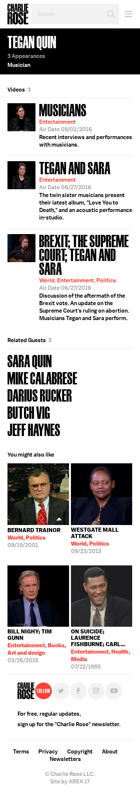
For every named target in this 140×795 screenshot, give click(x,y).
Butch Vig (28, 412)
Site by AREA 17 (70, 781)
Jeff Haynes (33, 429)
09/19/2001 (33, 538)
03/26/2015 (36, 646)
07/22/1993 (100, 647)
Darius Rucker (39, 395)
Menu (125, 14)
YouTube (113, 690)
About (110, 751)
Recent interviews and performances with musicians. (85, 124)
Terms (21, 751)
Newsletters (65, 759)
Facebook (78, 690)
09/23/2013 (95, 540)
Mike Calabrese (42, 377)
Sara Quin (29, 360)
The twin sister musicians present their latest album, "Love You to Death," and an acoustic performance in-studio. (85, 190)
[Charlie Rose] (26, 690)
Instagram (96, 690)
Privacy (48, 751)
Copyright (80, 751)
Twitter (61, 690)
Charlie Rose (17, 14)
